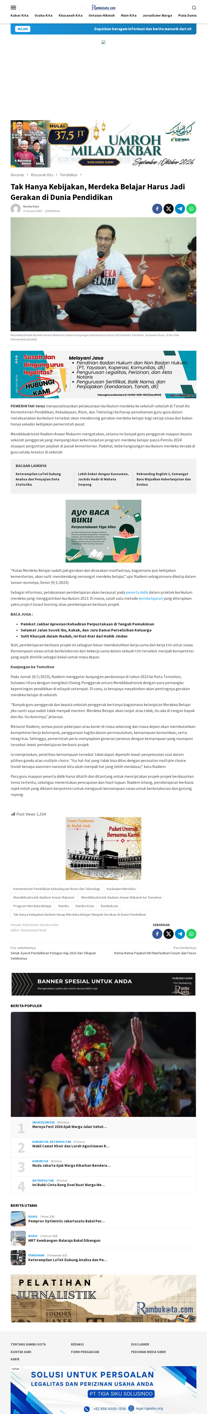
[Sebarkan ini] (157, 209)
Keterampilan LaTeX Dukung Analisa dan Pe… (67, 1260)
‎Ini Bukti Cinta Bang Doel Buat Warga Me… (68, 1185)
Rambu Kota (85, 906)
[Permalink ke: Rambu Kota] (16, 208)
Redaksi (77, 1344)
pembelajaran (151, 598)
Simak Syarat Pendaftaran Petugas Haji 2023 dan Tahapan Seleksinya (53, 953)
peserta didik (137, 592)
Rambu (64, 906)
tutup (15, 1368)
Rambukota (109, 906)
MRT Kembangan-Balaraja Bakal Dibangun (64, 1240)
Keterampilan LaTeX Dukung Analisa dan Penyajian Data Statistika (38, 479)
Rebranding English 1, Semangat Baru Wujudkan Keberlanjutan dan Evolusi (164, 479)
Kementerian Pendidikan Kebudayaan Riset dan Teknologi (56, 889)
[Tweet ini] (169, 209)
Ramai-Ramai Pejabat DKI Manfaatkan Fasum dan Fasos (155, 950)
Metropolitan (60, 1142)
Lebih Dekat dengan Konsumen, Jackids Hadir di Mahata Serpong (103, 479)
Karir (15, 1359)
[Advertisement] (103, 82)
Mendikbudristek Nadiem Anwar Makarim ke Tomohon (121, 897)
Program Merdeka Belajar (32, 906)
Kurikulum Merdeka (121, 889)
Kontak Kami (21, 1352)
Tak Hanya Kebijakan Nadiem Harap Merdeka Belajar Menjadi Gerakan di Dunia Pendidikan (79, 914)
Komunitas (40, 1142)
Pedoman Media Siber (148, 1352)
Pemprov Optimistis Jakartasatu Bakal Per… (66, 1221)
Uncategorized (43, 1122)
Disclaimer (140, 1344)
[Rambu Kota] (103, 7)
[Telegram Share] (180, 209)
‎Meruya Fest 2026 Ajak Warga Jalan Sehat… (69, 1126)
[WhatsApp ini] (191, 209)
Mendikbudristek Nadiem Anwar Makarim (43, 897)
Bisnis (33, 1216)
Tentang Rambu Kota (28, 1344)
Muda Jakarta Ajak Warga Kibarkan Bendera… (71, 1165)
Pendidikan (36, 1255)
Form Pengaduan (85, 1352)
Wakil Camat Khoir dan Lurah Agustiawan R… (71, 1146)
